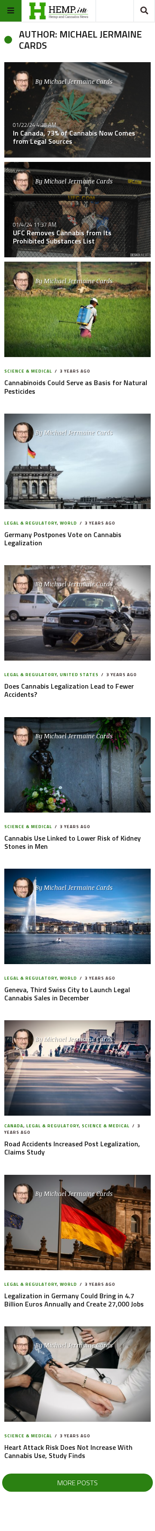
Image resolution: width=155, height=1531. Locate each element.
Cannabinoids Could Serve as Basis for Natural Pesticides (75, 386)
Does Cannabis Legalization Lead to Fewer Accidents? (69, 690)
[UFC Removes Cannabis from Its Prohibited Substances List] (77, 209)
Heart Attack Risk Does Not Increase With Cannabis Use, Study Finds (68, 1451)
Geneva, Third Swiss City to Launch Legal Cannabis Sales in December (67, 993)
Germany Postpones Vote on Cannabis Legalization (62, 538)
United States (79, 674)
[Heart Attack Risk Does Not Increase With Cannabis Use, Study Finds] (78, 1374)
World (68, 523)
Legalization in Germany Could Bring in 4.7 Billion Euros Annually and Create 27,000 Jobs (74, 1300)
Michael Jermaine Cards (78, 81)
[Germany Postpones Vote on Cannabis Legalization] (78, 461)
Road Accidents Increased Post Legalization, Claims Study (72, 1148)
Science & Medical (28, 371)
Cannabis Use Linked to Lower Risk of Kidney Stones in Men (72, 842)
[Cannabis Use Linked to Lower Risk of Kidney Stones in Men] (78, 765)
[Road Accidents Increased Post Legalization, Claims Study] (78, 1068)
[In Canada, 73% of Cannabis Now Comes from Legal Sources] (77, 110)
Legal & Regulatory (30, 523)
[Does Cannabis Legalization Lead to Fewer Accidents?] (78, 613)
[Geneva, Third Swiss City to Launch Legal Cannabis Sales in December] (78, 916)
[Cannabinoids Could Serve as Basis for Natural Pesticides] (78, 310)
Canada (13, 1126)
